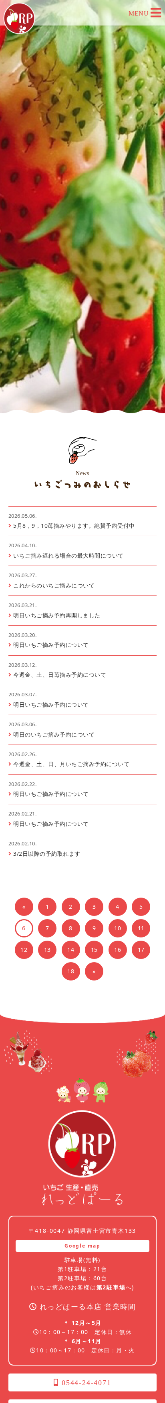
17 (141, 949)
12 (23, 949)
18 (70, 971)
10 (117, 928)
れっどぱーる (19, 18)
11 (141, 928)
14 (70, 949)
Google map (82, 1245)
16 (117, 949)
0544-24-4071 (85, 1383)
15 (94, 949)
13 (47, 949)
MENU (140, 13)
